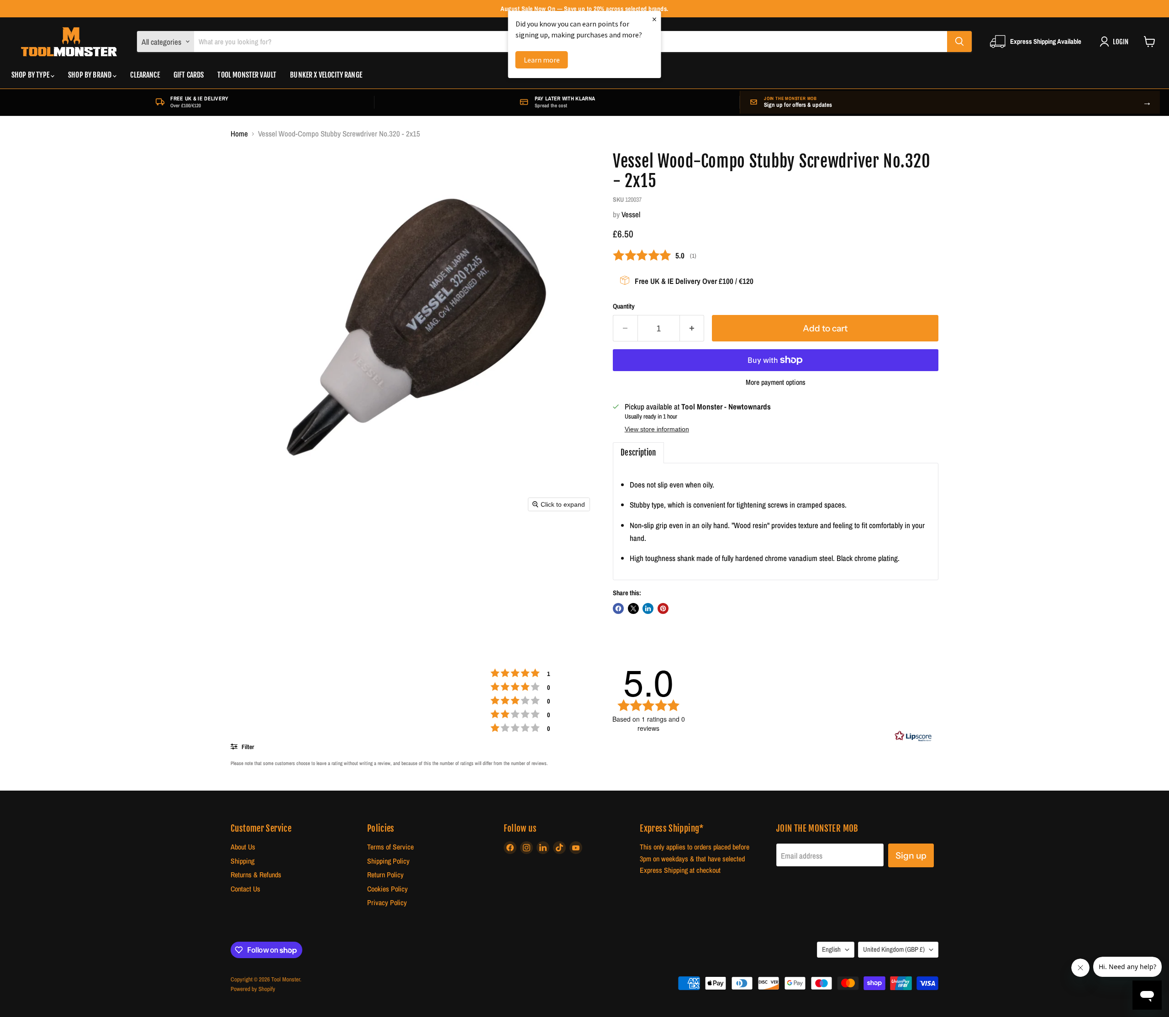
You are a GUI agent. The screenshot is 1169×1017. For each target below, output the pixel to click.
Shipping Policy (388, 861)
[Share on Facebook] (618, 608)
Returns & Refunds (256, 875)
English (831, 949)
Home (239, 133)
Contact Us (245, 889)
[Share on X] (633, 608)
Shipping (242, 861)
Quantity (624, 306)
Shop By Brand (90, 74)
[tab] (638, 452)
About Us (243, 847)
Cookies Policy (387, 889)
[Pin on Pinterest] (663, 608)
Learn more (542, 59)
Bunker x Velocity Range (326, 74)
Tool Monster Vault (246, 74)
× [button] (654, 19)
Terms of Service (390, 847)
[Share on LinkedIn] (647, 608)
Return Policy (385, 875)
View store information (657, 429)
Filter (247, 747)
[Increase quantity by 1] (692, 328)
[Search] (959, 41)
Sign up (911, 855)
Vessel (630, 214)
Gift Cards (189, 74)
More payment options (776, 382)
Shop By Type (31, 74)
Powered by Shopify (253, 989)
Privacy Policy (387, 902)
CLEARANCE (144, 74)
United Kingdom (894, 949)
